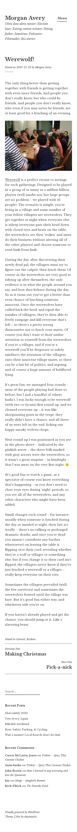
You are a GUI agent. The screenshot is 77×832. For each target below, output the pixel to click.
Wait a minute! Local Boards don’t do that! (32, 735)
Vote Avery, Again (16, 718)
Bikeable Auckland (17, 724)
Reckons (31, 639)
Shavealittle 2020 (16, 713)
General (20, 639)
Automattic (30, 816)
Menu (62, 18)
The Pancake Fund (37, 786)
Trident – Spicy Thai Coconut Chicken (48, 765)
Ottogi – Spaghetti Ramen (30, 780)
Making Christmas (25, 652)
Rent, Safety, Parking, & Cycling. (26, 729)
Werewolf (12, 180)
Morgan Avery (25, 18)
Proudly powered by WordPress (22, 812)
